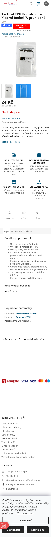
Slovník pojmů (8, 449)
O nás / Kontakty (9, 445)
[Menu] (46, 4)
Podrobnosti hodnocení (12, 33)
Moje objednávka (9, 423)
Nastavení (25, 520)
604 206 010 (12, 476)
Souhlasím (37, 529)
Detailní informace (10, 141)
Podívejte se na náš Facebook (20, 484)
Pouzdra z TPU (23, 317)
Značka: (12, 36)
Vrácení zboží (8, 442)
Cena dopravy (8, 434)
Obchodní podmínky (11, 427)
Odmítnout (13, 529)
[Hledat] (31, 4)
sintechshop (12, 488)
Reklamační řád (9, 438)
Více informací (25, 513)
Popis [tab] (6, 231)
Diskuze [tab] (28, 231)
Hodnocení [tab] (16, 231)
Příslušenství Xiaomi (26, 313)
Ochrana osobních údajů (13, 453)
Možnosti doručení (10, 118)
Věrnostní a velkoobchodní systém (18, 457)
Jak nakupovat (8, 431)
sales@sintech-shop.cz (17, 471)
